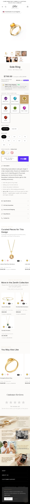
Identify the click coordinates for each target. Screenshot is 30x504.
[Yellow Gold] (3, 152)
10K (18, 260)
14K (21, 260)
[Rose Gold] (12, 152)
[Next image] (21, 251)
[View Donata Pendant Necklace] (7, 322)
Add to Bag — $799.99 (9, 159)
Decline (16, 498)
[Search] (5, 6)
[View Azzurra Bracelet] (7, 299)
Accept (8, 498)
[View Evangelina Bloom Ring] (11, 365)
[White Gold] (7, 152)
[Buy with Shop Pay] (23, 159)
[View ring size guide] (21, 59)
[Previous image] (2, 251)
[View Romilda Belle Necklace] (22, 299)
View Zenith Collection (15, 289)
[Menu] (2, 6)
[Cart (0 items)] (27, 6)
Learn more (7, 495)
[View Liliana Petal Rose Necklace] (11, 251)
